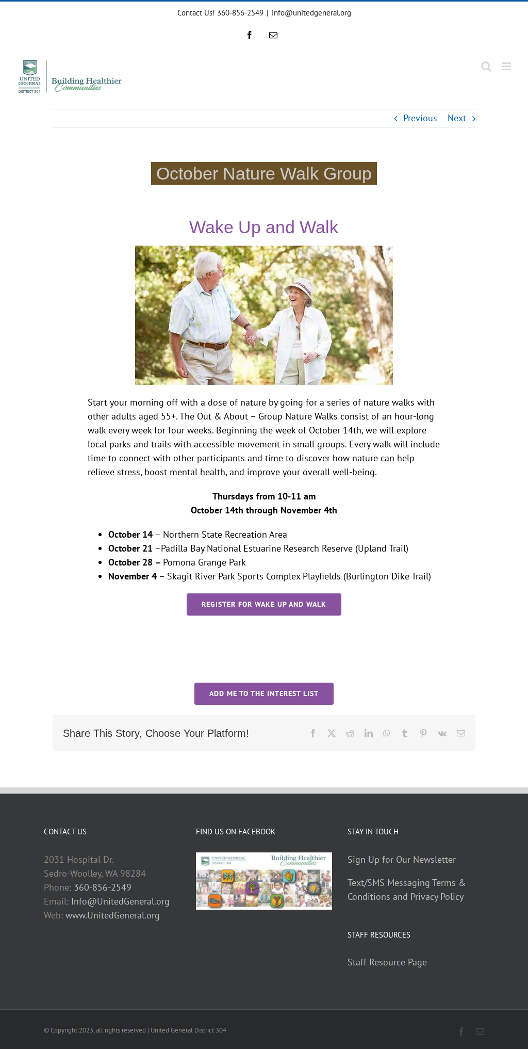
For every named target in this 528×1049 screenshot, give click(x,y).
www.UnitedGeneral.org (112, 915)
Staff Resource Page (387, 962)
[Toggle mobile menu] (507, 66)
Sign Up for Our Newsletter (402, 859)
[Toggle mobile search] (486, 66)
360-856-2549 (102, 887)
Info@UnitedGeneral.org (120, 901)
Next (457, 118)
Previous (420, 118)
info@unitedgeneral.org (311, 13)
